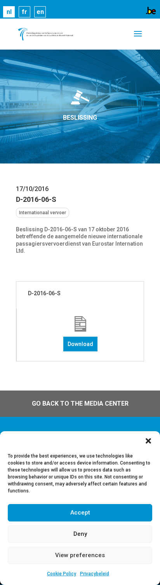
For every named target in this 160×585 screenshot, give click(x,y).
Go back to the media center (80, 403)
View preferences (80, 555)
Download (80, 344)
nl (9, 11)
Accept (80, 512)
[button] (148, 441)
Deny (80, 533)
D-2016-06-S (44, 293)
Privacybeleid (94, 573)
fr (24, 11)
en (40, 11)
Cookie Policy (61, 573)
